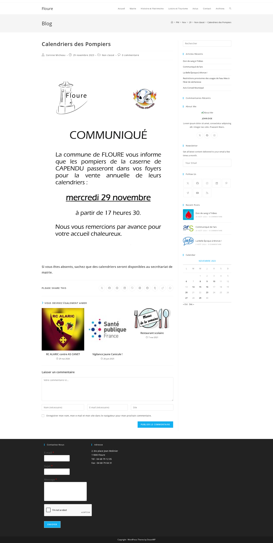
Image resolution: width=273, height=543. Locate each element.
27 (186, 298)
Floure (47, 8)
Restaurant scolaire (152, 333)
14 (193, 287)
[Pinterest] (226, 183)
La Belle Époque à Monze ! (195, 72)
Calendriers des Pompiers (219, 22)
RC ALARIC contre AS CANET (63, 354)
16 (207, 287)
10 (214, 281)
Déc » (191, 304)
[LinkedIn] (216, 183)
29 (200, 298)
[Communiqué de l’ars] (188, 228)
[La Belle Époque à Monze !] (188, 242)
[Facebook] (207, 135)
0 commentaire (130, 55)
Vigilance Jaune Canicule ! (107, 354)
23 (207, 292)
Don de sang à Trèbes (193, 61)
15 (200, 287)
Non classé (108, 55)
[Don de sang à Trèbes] (188, 214)
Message (50, 479)
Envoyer (52, 524)
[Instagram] (214, 135)
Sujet (48, 466)
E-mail (49, 452)
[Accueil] (172, 22)
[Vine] (187, 192)
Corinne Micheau (56, 55)
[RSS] (207, 192)
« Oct (185, 304)
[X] (200, 135)
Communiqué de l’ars (193, 66)
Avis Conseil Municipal (193, 87)
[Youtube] (197, 192)
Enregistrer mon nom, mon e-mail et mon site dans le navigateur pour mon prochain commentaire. (99, 415)
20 (186, 292)
